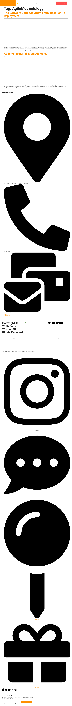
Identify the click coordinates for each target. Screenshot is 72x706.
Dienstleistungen (34, 3)
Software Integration (25, 3)
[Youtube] (61, 323)
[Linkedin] (58, 323)
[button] (70, 3)
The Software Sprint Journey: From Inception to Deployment (34, 14)
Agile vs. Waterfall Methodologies (25, 53)
